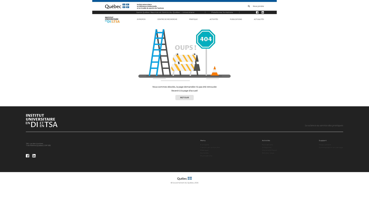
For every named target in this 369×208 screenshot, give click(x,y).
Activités (214, 19)
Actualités (259, 19)
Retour (184, 97)
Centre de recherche (167, 19)
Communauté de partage (331, 147)
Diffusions (266, 147)
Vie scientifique (269, 150)
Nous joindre (258, 6)
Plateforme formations (222, 12)
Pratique (193, 19)
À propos (141, 19)
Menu (203, 140)
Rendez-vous (268, 153)
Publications (236, 19)
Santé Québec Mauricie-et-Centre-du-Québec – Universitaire (165, 12)
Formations (267, 145)
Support (323, 140)
